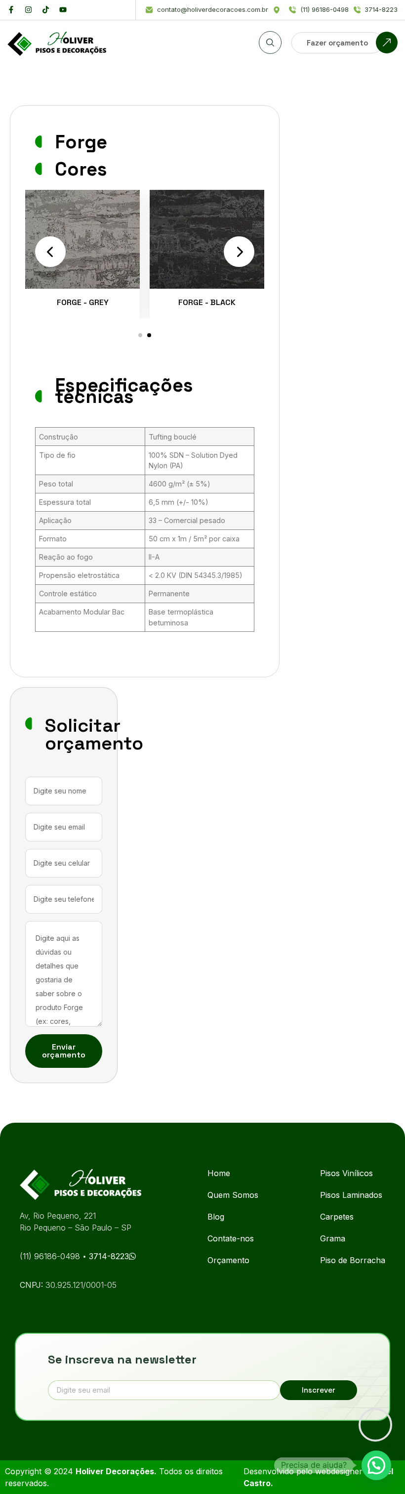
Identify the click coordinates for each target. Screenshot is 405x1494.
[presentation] (50, 251)
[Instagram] (28, 9)
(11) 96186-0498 (51, 1256)
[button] (140, 335)
